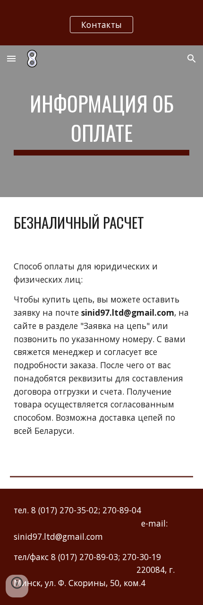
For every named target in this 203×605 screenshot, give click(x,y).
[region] (101, 22)
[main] (102, 121)
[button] (11, 58)
